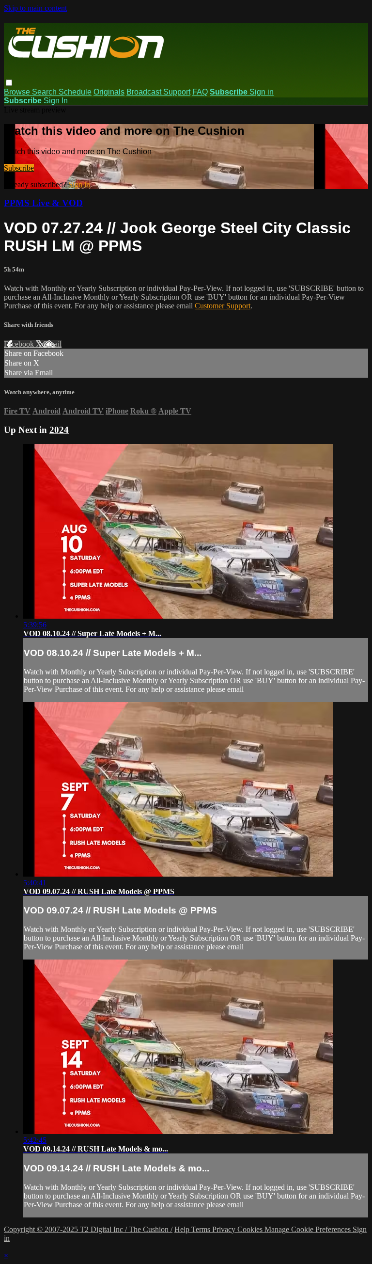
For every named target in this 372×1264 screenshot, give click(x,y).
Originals (108, 92)
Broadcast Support (158, 92)
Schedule (75, 92)
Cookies (250, 1229)
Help (182, 1229)
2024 (59, 430)
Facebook (20, 344)
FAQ (200, 92)
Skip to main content (35, 8)
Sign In (56, 100)
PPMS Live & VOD (43, 203)
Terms (201, 1229)
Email (53, 344)
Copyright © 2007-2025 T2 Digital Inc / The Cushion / (88, 1229)
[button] (9, 83)
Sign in (261, 92)
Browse (18, 92)
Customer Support (222, 306)
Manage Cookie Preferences (308, 1229)
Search (45, 92)
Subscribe (19, 168)
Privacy (224, 1229)
